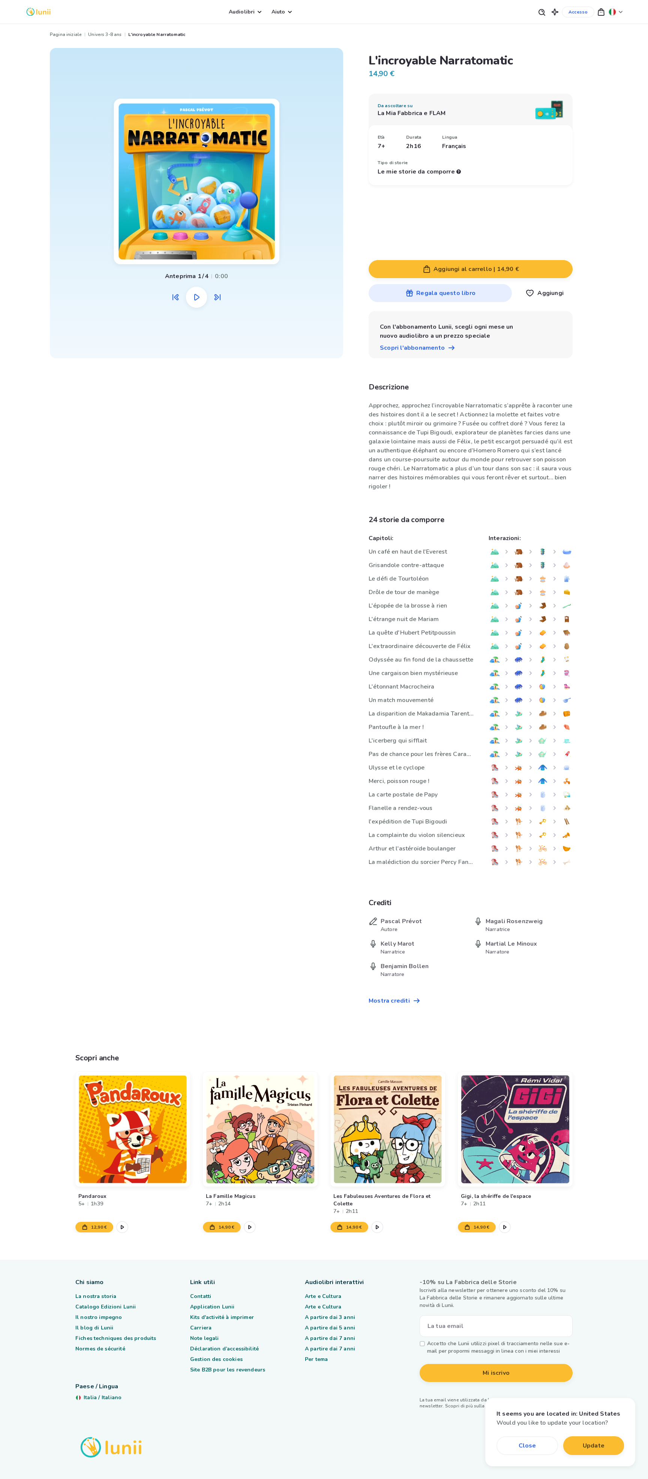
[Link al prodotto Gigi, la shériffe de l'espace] (515, 1129)
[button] (555, 12)
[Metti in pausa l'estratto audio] (196, 297)
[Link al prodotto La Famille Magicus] (260, 1129)
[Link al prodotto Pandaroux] (132, 1129)
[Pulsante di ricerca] (541, 12)
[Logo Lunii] (38, 11)
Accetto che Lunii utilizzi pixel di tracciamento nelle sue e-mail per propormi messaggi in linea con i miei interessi (498, 1347)
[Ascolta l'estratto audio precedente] (175, 297)
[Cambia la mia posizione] (616, 12)
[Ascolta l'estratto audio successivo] (217, 297)
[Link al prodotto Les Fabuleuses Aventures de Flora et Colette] (387, 1129)
